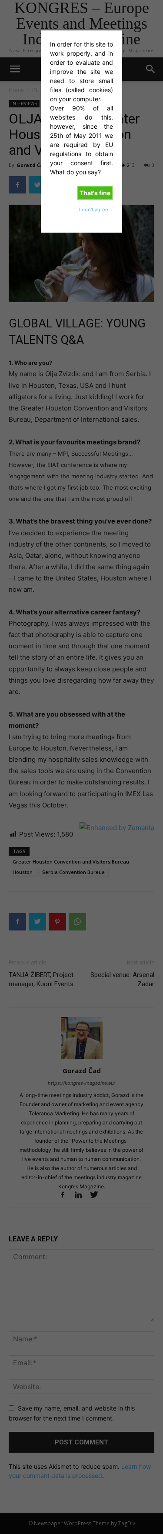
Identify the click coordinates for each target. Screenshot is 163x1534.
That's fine (95, 193)
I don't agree (93, 210)
